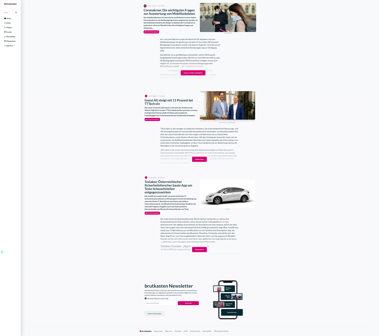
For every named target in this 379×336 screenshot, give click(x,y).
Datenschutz (195, 331)
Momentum (11, 41)
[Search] (16, 12)
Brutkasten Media (221, 331)
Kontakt (178, 331)
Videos (9, 27)
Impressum (158, 331)
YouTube (225, 222)
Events (9, 32)
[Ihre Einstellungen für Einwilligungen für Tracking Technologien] (2, 252)
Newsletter (10, 36)
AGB (186, 331)
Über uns (168, 331)
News (8, 18)
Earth (8, 23)
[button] (151, 31)
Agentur (9, 46)
